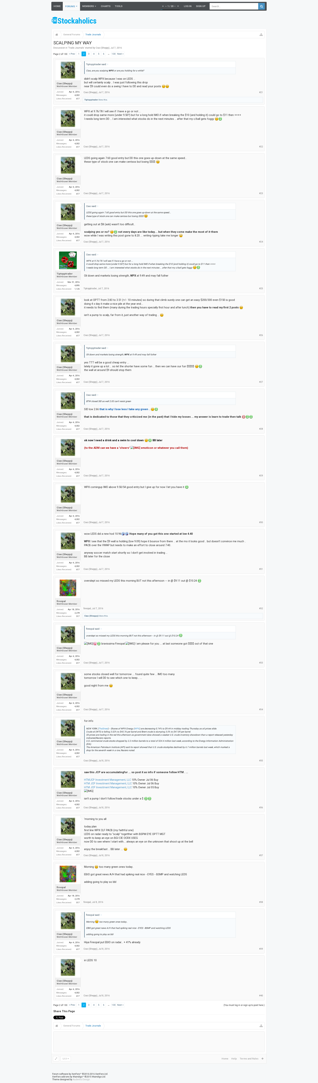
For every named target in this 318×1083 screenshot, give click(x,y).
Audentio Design (81, 1079)
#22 (261, 146)
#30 (261, 522)
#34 (261, 709)
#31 (261, 569)
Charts (105, 6)
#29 (261, 475)
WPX (136, 728)
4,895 (77, 285)
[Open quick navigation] (261, 34)
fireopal (61, 601)
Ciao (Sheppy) (102, 48)
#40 (261, 995)
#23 (261, 193)
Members (88, 6)
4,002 (77, 95)
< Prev (72, 54)
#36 (261, 807)
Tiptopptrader (91, 100)
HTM (87, 779)
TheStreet (103, 728)
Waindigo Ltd (98, 1076)
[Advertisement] (200, 21)
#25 (261, 288)
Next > (120, 54)
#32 (261, 608)
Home (57, 6)
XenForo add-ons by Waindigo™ (68, 1076)
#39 (261, 949)
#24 (261, 241)
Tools (118, 6)
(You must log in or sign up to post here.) (244, 1005)
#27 (261, 382)
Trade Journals (76, 48)
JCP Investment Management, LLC (110, 779)
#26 (261, 335)
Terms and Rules (249, 1058)
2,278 (77, 613)
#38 (261, 902)
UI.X (65, 1058)
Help (234, 1058)
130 (114, 54)
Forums (70, 6)
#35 (261, 760)
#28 (261, 429)
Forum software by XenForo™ (80, 1074)
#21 (261, 92)
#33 (261, 662)
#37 (261, 855)
